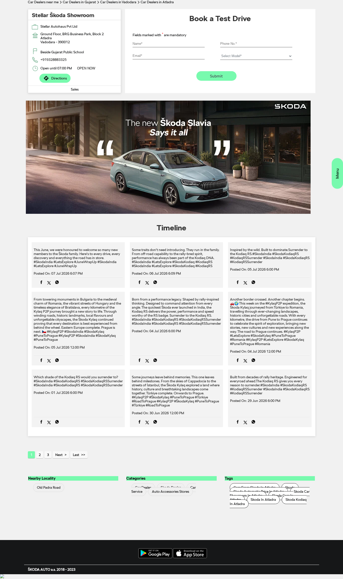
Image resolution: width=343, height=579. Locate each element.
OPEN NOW (86, 68)
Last (76, 455)
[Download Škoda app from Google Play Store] (155, 553)
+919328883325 (53, 60)
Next (59, 455)
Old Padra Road (49, 488)
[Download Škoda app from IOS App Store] (190, 553)
